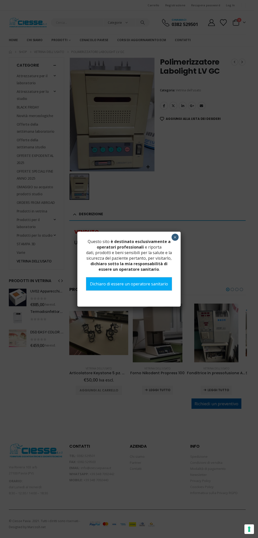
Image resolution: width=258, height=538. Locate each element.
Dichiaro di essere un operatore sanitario (129, 284)
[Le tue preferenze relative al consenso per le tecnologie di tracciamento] (249, 529)
